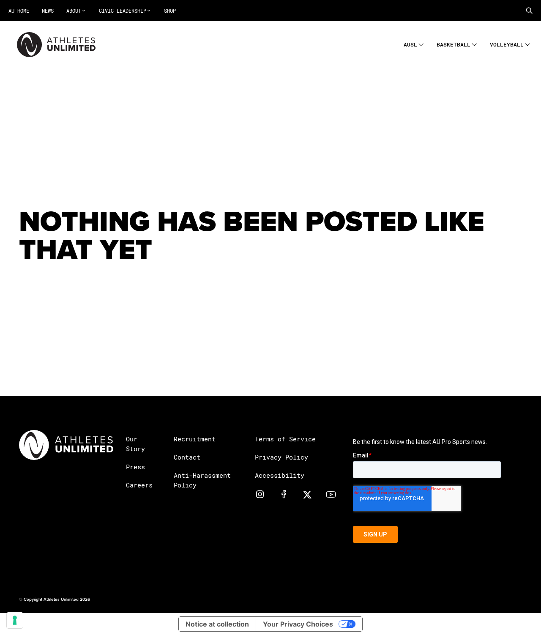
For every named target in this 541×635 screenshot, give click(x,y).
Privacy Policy (281, 457)
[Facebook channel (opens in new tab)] (283, 493)
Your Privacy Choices (298, 624)
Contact (187, 457)
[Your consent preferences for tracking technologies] (15, 620)
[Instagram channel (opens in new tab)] (260, 493)
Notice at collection (217, 624)
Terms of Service (285, 439)
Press (135, 467)
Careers (139, 485)
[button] (529, 10)
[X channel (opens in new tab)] (307, 493)
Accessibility (279, 475)
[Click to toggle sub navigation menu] (421, 43)
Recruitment (195, 439)
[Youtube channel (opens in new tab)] (331, 493)
